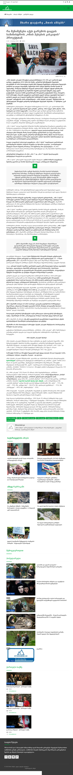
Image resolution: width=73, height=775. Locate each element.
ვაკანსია (39, 649)
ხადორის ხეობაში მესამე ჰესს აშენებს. (31, 381)
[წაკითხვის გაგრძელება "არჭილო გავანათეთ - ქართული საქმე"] (18, 700)
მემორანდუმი (10, 360)
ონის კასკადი (41, 418)
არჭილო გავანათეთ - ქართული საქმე (18, 708)
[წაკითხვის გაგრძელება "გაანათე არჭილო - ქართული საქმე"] (18, 721)
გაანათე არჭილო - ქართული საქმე (17, 730)
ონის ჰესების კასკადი (29, 418)
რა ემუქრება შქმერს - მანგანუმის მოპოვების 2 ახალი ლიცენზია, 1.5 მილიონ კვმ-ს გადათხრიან (21, 508)
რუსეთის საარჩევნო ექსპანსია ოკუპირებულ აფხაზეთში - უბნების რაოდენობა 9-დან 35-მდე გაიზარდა (49, 479)
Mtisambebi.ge (20, 425)
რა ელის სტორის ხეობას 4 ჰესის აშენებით (51, 506)
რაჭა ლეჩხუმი (12, 418)
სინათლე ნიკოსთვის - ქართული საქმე (18, 686)
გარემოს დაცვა (11, 45)
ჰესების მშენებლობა (52, 418)
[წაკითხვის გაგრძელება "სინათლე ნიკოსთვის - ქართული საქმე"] (18, 678)
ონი (19, 418)
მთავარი (9, 14)
